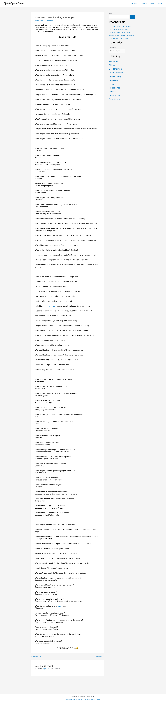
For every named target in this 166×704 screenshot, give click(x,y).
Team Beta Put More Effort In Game (120, 26)
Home (160, 3)
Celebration (134, 3)
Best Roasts (114, 99)
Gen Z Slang (114, 95)
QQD (45, 20)
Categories (112, 47)
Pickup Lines (114, 88)
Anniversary (114, 61)
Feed (98, 699)
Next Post (100, 656)
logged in (46, 669)
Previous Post (36, 656)
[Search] (132, 17)
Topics (152, 3)
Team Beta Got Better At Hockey (119, 29)
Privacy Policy (70, 699)
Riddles (112, 91)
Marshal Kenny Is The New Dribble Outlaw (122, 35)
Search (111, 13)
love (59, 606)
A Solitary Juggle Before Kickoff (118, 38)
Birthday (112, 65)
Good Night (114, 80)
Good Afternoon (116, 73)
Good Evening (115, 76)
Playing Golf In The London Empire (119, 32)
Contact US (79, 699)
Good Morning (115, 69)
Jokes (41, 20)
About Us (87, 699)
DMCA (93, 699)
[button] (138, 3)
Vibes (144, 3)
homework (52, 306)
